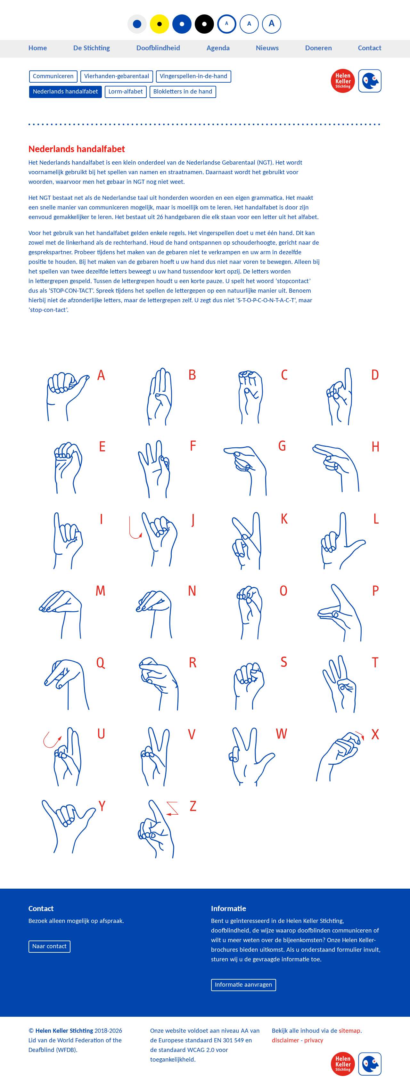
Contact (369, 48)
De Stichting (91, 48)
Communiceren (53, 76)
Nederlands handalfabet (65, 92)
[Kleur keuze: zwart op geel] (159, 24)
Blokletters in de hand (182, 92)
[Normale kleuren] (137, 24)
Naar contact (49, 946)
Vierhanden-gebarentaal (116, 76)
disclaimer (285, 1041)
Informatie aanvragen (243, 985)
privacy (313, 1041)
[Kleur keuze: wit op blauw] (182, 24)
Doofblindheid (158, 48)
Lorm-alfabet (126, 92)
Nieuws (267, 48)
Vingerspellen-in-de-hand (193, 76)
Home (38, 48)
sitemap (349, 1031)
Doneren (318, 48)
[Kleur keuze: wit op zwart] (204, 24)
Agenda (218, 48)
